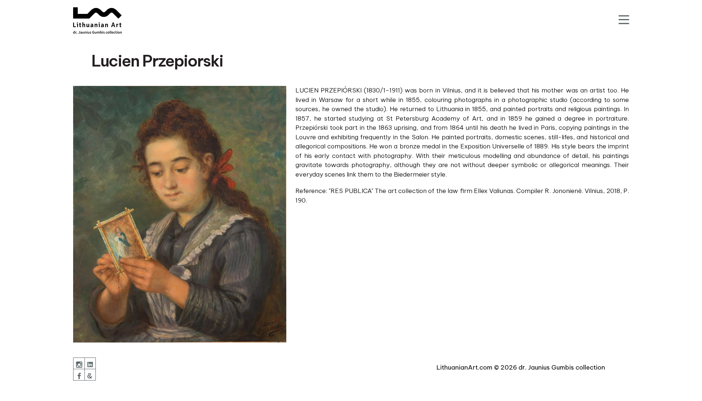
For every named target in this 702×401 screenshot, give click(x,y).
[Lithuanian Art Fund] (97, 20)
